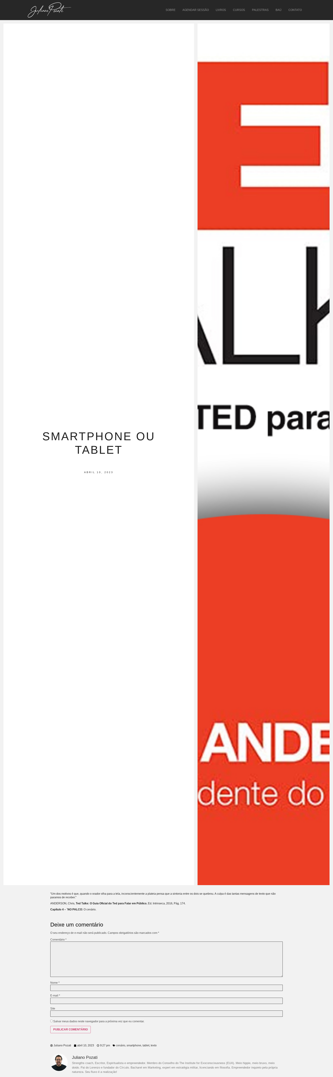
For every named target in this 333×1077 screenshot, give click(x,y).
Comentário (58, 939)
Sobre (171, 9)
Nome (54, 982)
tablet (146, 1045)
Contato (295, 9)
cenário (120, 1045)
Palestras (260, 9)
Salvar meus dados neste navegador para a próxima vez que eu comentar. (98, 1021)
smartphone (134, 1045)
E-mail (55, 995)
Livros (221, 9)
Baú (278, 9)
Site (52, 1008)
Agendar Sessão (195, 9)
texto (154, 1045)
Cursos (239, 9)
